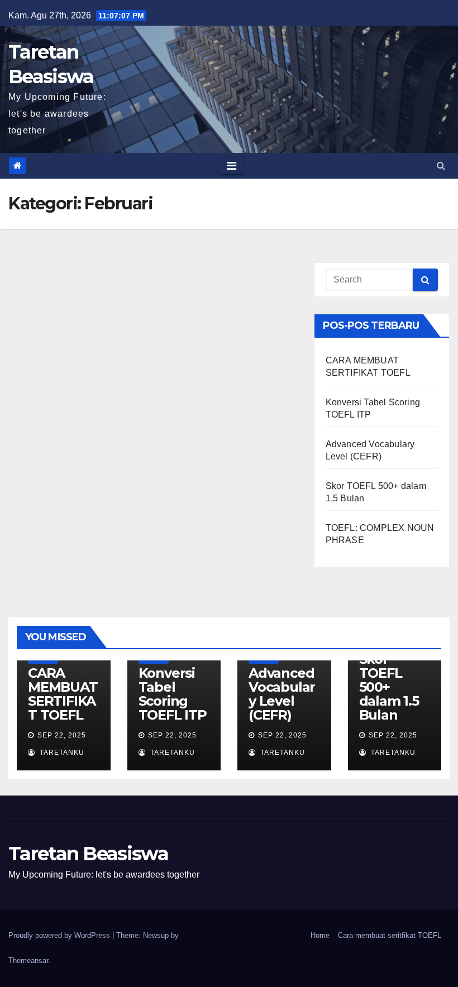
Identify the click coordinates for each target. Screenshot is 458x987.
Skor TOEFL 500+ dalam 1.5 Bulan (389, 687)
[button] (441, 165)
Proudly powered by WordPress (60, 935)
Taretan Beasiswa (88, 853)
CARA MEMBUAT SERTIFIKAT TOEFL (63, 694)
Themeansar (28, 960)
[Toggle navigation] (232, 165)
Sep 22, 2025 (61, 735)
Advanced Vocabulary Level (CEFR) (282, 694)
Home (320, 935)
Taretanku (60, 752)
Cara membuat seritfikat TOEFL (389, 935)
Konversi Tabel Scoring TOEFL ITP (173, 694)
